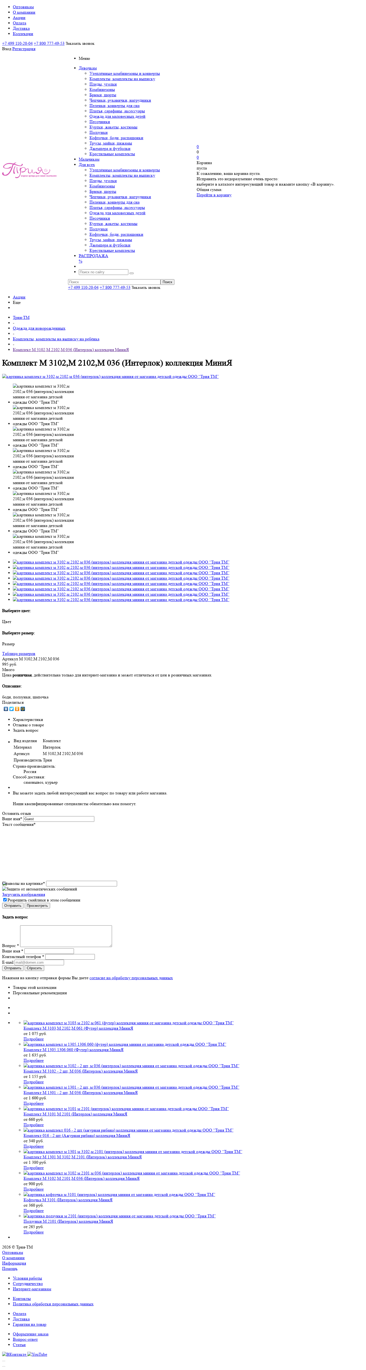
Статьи (19, 1344)
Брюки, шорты (102, 94)
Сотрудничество (28, 1283)
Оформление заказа (30, 1333)
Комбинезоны (102, 89)
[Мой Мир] (23, 708)
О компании (13, 1257)
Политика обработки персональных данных (53, 1303)
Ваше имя (12, 818)
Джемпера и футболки (109, 148)
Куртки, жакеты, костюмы (113, 127)
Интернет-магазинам (32, 1288)
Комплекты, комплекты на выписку (122, 78)
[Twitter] (11, 708)
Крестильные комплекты (112, 153)
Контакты (22, 1298)
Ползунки (98, 132)
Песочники (99, 121)
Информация (14, 1263)
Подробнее (34, 1038)
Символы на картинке (23, 883)
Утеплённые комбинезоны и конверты (124, 73)
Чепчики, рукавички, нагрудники (120, 100)
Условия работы (27, 1278)
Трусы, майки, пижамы (110, 143)
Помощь (9, 1268)
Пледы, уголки (103, 84)
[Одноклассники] (17, 708)
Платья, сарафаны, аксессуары (117, 110)
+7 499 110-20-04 (17, 43)
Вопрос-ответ (25, 1339)
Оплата (19, 1313)
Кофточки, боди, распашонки (116, 137)
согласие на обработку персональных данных (131, 977)
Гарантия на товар (29, 1324)
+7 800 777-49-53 (49, 43)
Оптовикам (12, 1252)
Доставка (21, 1318)
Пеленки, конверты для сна (114, 105)
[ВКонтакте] (6, 708)
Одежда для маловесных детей (117, 116)
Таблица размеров (18, 653)
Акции (19, 297)
